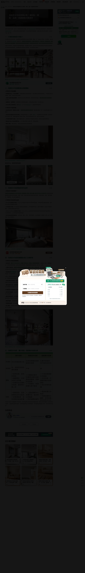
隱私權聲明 (36, 295)
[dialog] (42, 286)
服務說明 (40, 295)
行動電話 (25, 288)
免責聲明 (23, 296)
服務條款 (31, 295)
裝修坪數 (25, 284)
